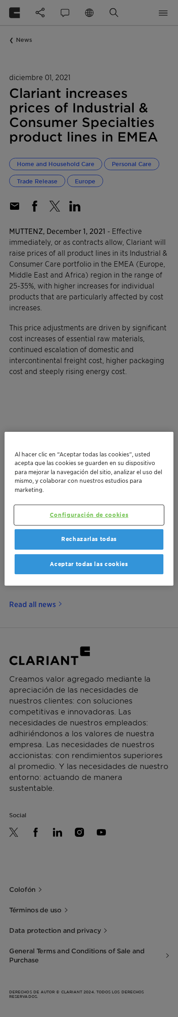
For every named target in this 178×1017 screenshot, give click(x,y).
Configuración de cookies (89, 515)
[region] (89, 508)
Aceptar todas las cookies (89, 563)
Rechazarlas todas (89, 539)
